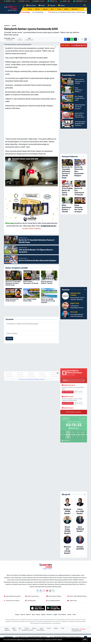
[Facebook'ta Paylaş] (65, 39)
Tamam (84, 639)
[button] (85, 9)
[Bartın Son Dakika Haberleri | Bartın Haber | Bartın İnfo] (10, 8)
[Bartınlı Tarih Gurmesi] (65, 296)
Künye (63, 5)
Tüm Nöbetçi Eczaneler (74, 412)
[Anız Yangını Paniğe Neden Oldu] (31, 293)
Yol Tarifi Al (79, 391)
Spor (52, 9)
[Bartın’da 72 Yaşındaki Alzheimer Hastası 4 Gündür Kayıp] (14, 275)
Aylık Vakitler (66, 440)
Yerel (74, 614)
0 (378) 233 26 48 (68, 391)
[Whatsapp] (53, 590)
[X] (40, 590)
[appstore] (37, 608)
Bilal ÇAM (73, 312)
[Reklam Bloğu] (31, 207)
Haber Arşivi (73, 600)
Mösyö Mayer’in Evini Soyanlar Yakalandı (77, 298)
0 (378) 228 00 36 (68, 403)
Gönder (9, 338)
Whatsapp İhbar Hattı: (39, 226)
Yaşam (59, 9)
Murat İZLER (74, 303)
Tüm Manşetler (31, 600)
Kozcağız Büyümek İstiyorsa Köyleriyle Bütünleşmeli (76, 315)
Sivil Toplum (62, 614)
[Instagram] (43, 590)
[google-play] (53, 608)
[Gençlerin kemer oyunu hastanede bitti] (31, 44)
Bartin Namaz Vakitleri (55, 596)
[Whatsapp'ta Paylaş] (71, 39)
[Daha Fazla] (75, 39)
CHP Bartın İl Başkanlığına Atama (76, 306)
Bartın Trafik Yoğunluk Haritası (78, 596)
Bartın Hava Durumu (33, 596)
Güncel (37, 9)
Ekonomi (74, 9)
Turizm (69, 614)
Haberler (7, 25)
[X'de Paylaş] (68, 39)
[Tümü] (84, 289)
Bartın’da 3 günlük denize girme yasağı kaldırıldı (48, 300)
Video (43, 5)
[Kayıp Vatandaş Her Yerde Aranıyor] (14, 293)
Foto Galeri (32, 5)
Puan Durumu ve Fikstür (12, 600)
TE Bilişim (82, 629)
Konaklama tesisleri (27, 630)
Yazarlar (52, 5)
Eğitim (66, 9)
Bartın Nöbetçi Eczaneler (13, 596)
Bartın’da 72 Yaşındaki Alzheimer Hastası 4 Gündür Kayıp (13, 283)
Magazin (7, 630)
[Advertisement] (31, 123)
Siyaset (45, 9)
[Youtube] (47, 590)
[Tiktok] (50, 590)
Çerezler (66, 639)
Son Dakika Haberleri (54, 600)
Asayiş (30, 9)
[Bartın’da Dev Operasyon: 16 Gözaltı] (31, 275)
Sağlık (55, 614)
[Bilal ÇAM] (65, 314)
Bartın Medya (40, 630)
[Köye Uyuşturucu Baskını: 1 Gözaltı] (49, 275)
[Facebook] (37, 590)
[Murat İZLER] (65, 305)
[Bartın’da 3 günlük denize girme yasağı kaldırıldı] (49, 293)
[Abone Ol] (85, 39)
